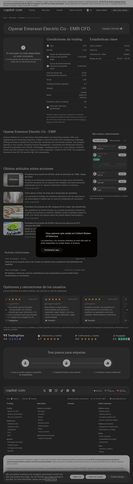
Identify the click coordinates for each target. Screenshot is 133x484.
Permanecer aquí (51, 250)
